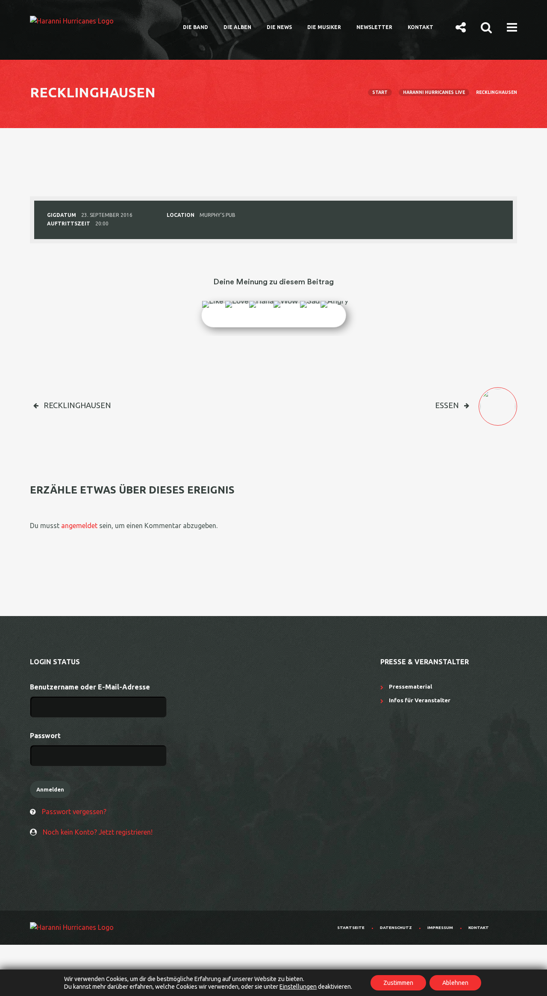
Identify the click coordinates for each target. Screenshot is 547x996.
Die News (279, 27)
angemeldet (79, 525)
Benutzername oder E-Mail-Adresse (90, 687)
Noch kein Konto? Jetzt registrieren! (98, 832)
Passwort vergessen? (74, 811)
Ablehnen (455, 982)
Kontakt (420, 27)
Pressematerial (410, 686)
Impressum (440, 927)
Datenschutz (396, 927)
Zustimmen (398, 982)
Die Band (195, 27)
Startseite (351, 927)
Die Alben (237, 27)
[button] (461, 27)
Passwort (45, 735)
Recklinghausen (77, 405)
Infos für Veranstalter (419, 700)
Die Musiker (324, 27)
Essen (447, 405)
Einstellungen (298, 986)
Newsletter (374, 27)
